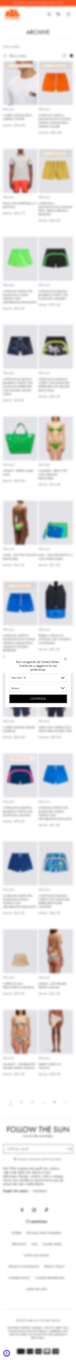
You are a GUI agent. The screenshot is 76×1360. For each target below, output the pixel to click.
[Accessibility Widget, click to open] (6, 1353)
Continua (38, 698)
